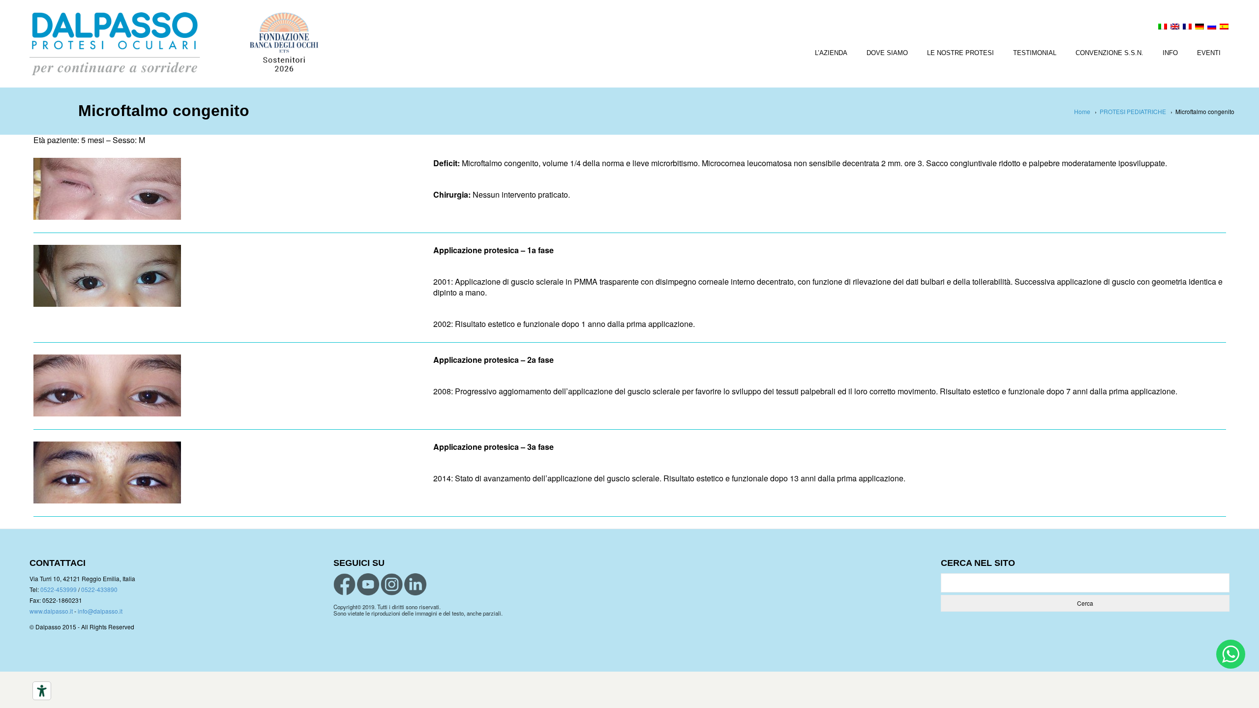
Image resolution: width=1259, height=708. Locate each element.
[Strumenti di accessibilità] (41, 690)
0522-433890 (99, 589)
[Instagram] (392, 584)
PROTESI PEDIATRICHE (1133, 111)
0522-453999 (58, 589)
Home (1082, 111)
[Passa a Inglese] (1174, 27)
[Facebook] (344, 584)
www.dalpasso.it (51, 611)
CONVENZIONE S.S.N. (1109, 53)
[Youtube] (368, 584)
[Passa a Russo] (1211, 27)
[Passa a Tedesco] (1199, 27)
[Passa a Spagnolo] (1224, 27)
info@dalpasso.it (100, 611)
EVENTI (1209, 53)
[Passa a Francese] (1187, 27)
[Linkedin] (415, 584)
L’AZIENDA (831, 53)
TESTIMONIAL (1034, 53)
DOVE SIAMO (887, 53)
